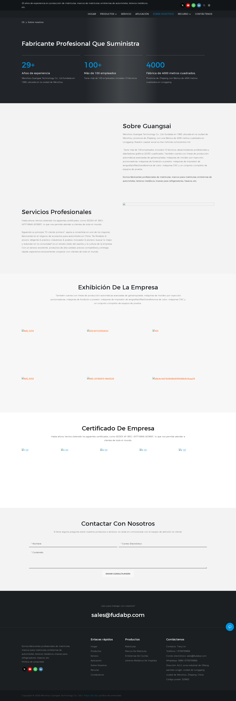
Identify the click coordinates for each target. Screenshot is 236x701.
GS (23, 22)
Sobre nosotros (35, 22)
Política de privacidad (33, 661)
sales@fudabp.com (118, 614)
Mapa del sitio (91, 695)
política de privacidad (110, 695)
